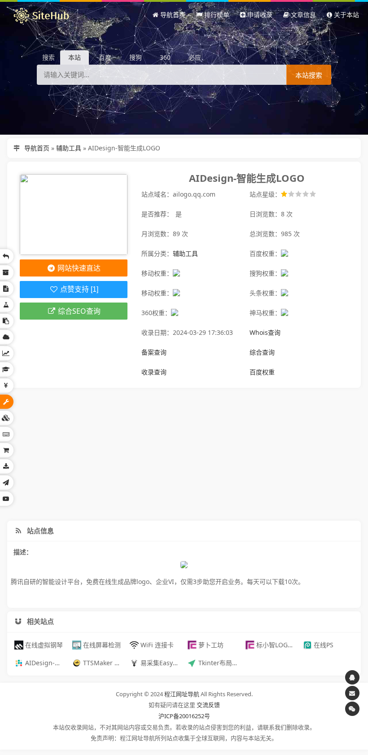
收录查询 (153, 372)
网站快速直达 (78, 268)
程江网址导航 (181, 694)
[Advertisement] (184, 454)
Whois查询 (265, 332)
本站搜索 (308, 75)
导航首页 (36, 148)
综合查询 (262, 352)
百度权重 (262, 372)
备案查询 (153, 352)
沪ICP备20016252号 (184, 716)
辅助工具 (68, 148)
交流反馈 (208, 705)
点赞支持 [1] (78, 289)
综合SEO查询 (78, 311)
